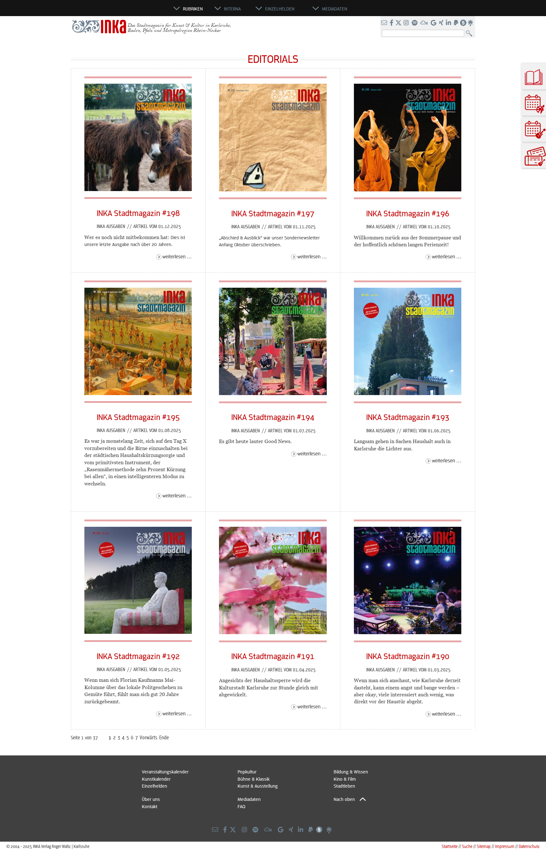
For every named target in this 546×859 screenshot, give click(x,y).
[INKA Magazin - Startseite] (145, 11)
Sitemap (484, 846)
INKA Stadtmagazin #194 (272, 417)
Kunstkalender (156, 779)
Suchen (470, 34)
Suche (467, 846)
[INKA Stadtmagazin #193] (408, 393)
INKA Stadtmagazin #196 (407, 213)
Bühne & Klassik (254, 779)
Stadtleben (344, 786)
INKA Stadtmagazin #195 (138, 417)
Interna (232, 8)
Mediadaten (249, 799)
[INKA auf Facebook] (392, 23)
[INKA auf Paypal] (456, 23)
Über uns (151, 799)
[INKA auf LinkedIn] (449, 23)
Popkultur (247, 771)
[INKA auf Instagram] (406, 23)
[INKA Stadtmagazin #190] (408, 632)
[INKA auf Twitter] (398, 23)
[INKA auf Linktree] (471, 23)
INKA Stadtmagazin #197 (272, 213)
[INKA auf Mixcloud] (424, 23)
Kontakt (149, 806)
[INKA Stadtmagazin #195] (138, 393)
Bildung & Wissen (351, 771)
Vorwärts (148, 737)
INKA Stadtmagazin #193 (407, 417)
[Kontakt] (384, 23)
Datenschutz (529, 846)
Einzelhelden (154, 786)
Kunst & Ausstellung (258, 786)
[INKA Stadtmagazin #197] (273, 189)
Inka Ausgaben (111, 226)
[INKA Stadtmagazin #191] (273, 632)
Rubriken (193, 8)
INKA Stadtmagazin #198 (138, 213)
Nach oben (344, 799)
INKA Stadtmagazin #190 (407, 656)
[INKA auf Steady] (463, 23)
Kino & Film (345, 779)
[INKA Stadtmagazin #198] (138, 189)
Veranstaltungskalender (165, 771)
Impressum (504, 846)
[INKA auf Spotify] (415, 23)
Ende (164, 737)
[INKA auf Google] (434, 23)
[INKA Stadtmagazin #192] (138, 632)
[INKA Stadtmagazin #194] (273, 393)
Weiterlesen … (177, 256)
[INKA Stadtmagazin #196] (408, 189)
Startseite (450, 846)
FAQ (241, 806)
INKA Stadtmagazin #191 (272, 656)
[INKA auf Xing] (442, 23)
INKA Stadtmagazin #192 (138, 656)
